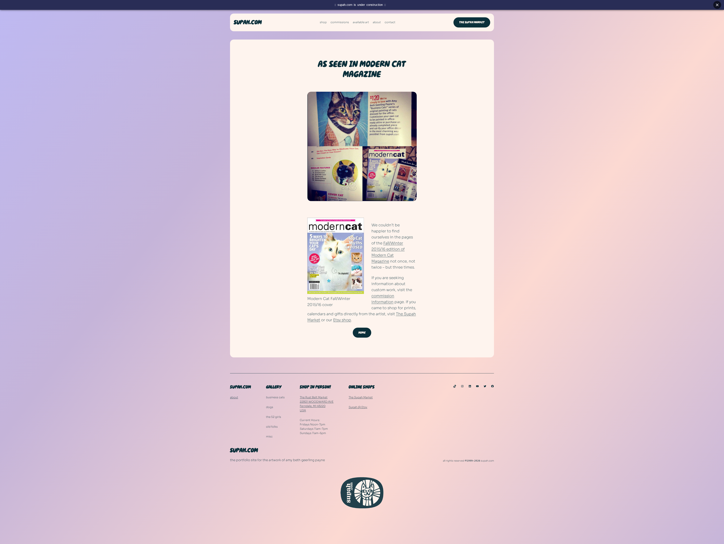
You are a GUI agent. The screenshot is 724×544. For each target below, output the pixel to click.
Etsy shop (342, 320)
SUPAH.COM (248, 22)
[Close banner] (717, 5)
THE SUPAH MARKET (472, 22)
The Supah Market (361, 397)
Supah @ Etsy (358, 407)
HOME (362, 332)
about (234, 397)
